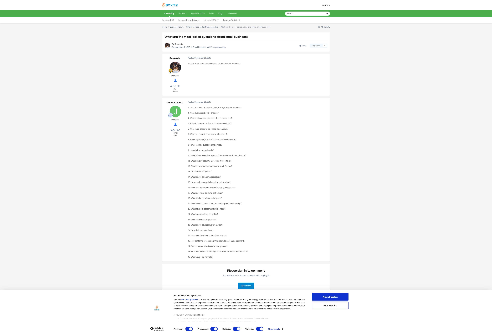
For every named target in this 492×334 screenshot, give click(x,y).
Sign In (325, 5)
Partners (182, 14)
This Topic (317, 13)
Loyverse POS (168, 20)
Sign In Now (246, 285)
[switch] (214, 329)
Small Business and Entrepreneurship (209, 47)
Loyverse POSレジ (211, 20)
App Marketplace (198, 14)
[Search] (327, 14)
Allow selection (330, 305)
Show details (274, 329)
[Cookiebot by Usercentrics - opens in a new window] (157, 329)
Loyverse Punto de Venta (188, 20)
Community (169, 14)
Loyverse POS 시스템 (231, 20)
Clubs (211, 14)
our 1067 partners (189, 299)
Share (303, 46)
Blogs (220, 14)
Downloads (232, 14)
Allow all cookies (330, 297)
